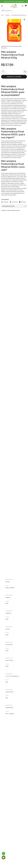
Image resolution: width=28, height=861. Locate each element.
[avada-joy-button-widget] (3, 857)
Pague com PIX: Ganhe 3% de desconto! (14, 1)
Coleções (7, 15)
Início (2, 15)
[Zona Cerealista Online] (14, 6)
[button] (25, 5)
